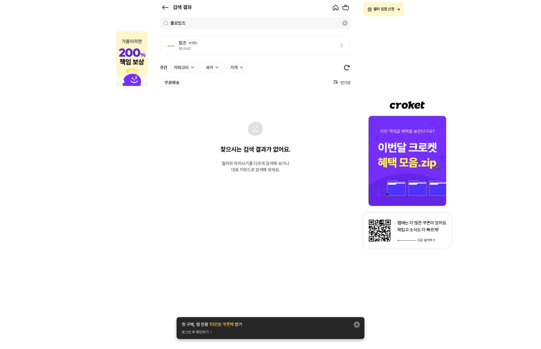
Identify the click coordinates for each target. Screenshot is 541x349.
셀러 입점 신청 (384, 9)
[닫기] (357, 325)
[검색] (166, 23)
